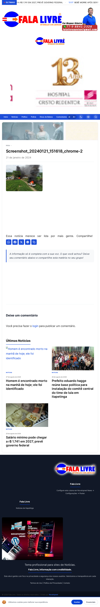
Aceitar (77, 602)
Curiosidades (61, 117)
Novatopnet (53, 595)
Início (6, 117)
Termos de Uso (36, 583)
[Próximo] (95, 82)
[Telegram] (27, 242)
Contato (67, 583)
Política (24, 117)
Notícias (14, 117)
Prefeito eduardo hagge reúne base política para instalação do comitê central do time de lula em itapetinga (72, 388)
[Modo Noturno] (81, 117)
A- (70, 117)
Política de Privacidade (53, 583)
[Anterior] (12, 82)
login (35, 326)
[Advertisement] (50, 212)
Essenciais (90, 602)
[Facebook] (15, 242)
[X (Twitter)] (21, 242)
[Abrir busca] (95, 117)
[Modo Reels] (88, 117)
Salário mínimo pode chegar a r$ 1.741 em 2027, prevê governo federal (26, 441)
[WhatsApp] (8, 242)
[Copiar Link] (34, 242)
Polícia (33, 117)
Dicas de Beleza (46, 117)
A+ (74, 117)
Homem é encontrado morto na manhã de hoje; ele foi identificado (26, 385)
